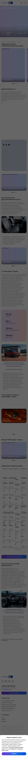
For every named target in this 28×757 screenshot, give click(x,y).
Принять (14, 753)
